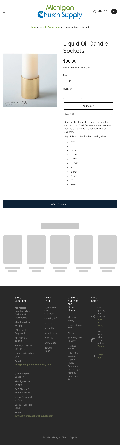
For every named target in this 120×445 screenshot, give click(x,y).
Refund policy (48, 349)
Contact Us (50, 343)
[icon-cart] (105, 11)
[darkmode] (114, 11)
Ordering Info (51, 318)
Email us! (100, 356)
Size (65, 75)
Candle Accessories (50, 27)
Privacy (48, 323)
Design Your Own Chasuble (50, 310)
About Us (49, 328)
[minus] (66, 95)
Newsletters (50, 333)
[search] (94, 11)
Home (33, 27)
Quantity (67, 88)
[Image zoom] (30, 80)
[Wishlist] (100, 11)
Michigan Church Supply (64, 437)
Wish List (48, 338)
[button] (88, 106)
